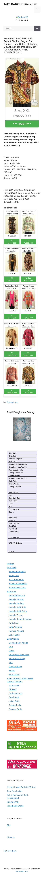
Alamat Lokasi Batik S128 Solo (21, 787)
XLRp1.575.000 (12, 391)
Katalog (10, 564)
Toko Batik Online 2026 (20, 4)
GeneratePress (22, 871)
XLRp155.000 (12, 242)
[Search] (37, 28)
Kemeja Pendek (16, 599)
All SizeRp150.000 (28, 279)
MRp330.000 (28, 391)
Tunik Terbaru (10, 851)
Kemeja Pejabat (15, 487)
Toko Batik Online (15, 806)
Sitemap (11, 837)
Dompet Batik (14, 537)
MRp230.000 (28, 242)
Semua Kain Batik (17, 572)
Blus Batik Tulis (14, 498)
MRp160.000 (12, 279)
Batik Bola (12, 481)
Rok (10, 506)
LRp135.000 (28, 316)
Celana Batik (13, 532)
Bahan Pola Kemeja (18, 583)
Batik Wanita (13, 492)
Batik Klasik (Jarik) (16, 459)
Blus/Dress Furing (17, 658)
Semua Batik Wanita (18, 643)
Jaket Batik (13, 529)
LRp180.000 (12, 316)
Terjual (11, 551)
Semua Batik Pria (17, 595)
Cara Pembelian (14, 791)
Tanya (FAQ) (13, 802)
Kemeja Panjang (16, 603)
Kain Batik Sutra (16, 579)
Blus (10, 495)
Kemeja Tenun (14, 475)
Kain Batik (12, 453)
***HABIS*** (22, 124)
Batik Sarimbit (14, 523)
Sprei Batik (13, 526)
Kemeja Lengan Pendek (18, 464)
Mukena (12, 520)
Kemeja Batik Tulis (16, 470)
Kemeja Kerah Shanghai (18, 478)
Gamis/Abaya (14, 509)
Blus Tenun (13, 501)
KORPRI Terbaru (15, 543)
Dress (11, 504)
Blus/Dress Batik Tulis (19, 655)
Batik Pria (12, 461)
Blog (9, 825)
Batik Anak (13, 518)
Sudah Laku (12, 402)
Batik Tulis (13, 456)
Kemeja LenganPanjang (18, 467)
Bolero (11, 512)
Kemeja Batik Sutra (16, 473)
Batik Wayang (14, 484)
